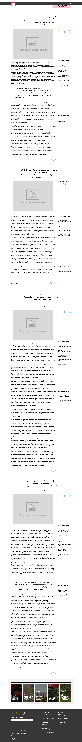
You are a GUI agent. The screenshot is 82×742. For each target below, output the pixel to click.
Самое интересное (36, 6)
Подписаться (29, 719)
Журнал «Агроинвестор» (46, 714)
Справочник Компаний (41, 3)
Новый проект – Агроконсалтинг (48, 718)
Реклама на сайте (45, 724)
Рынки (30, 6)
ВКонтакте (60, 724)
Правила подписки (45, 715)
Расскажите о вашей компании (48, 732)
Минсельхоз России (19, 562)
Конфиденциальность (13, 738)
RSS (58, 725)
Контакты (43, 717)
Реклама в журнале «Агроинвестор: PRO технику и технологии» (48, 730)
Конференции (50, 3)
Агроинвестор (19, 3)
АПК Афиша (58, 3)
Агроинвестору (37, 119)
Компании (43, 6)
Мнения (47, 6)
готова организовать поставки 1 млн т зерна (23, 230)
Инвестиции (19, 6)
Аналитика (25, 6)
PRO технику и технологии (30, 3)
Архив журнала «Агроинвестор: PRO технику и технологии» (64, 717)
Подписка (59, 714)
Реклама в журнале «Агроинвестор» (45, 726)
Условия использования (14, 739)
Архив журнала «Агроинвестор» (64, 715)
